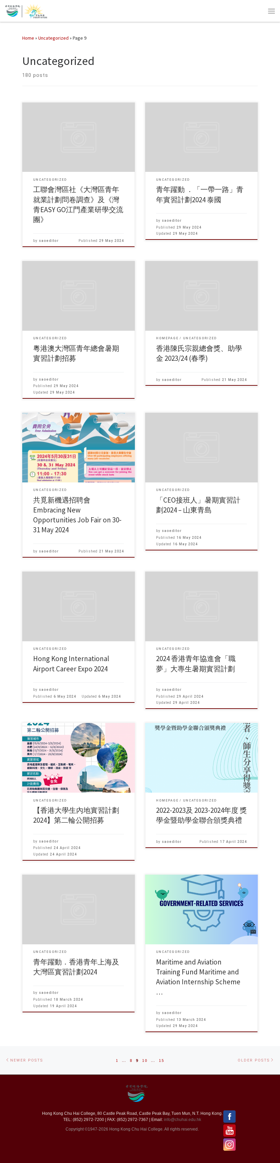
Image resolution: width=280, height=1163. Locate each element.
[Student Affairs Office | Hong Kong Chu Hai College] (34, 10)
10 (145, 1060)
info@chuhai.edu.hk (182, 1119)
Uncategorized (53, 38)
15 (161, 1060)
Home (28, 38)
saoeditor (49, 241)
